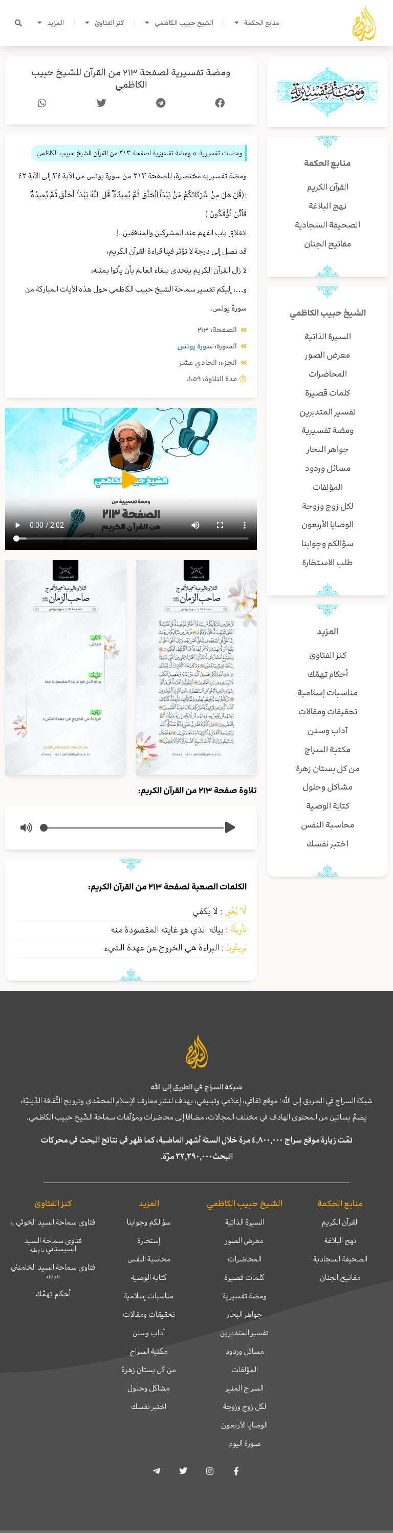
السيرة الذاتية (244, 1222)
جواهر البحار (244, 1314)
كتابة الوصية (149, 1277)
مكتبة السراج (148, 1351)
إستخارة (148, 1240)
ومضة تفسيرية (245, 1296)
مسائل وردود (244, 1351)
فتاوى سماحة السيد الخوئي (53, 1222)
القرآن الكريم (340, 1222)
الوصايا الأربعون (244, 1425)
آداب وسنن (149, 1333)
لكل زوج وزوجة (244, 1406)
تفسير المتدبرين (244, 1333)
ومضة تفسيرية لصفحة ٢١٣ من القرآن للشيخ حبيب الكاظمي (131, 79)
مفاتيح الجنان (340, 1277)
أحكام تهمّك (53, 1294)
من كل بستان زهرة (148, 1369)
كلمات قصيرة (244, 1277)
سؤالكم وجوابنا (149, 1222)
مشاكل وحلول (148, 1388)
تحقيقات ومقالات (149, 1314)
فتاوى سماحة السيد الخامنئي (53, 1270)
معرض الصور (244, 1240)
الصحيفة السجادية (340, 1259)
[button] (18, 23)
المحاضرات (244, 1259)
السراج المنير (245, 1388)
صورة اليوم (244, 1443)
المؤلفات (244, 1369)
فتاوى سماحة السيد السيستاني (53, 1244)
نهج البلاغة (340, 1240)
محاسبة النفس (148, 1259)
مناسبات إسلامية (148, 1296)
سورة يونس (195, 346)
